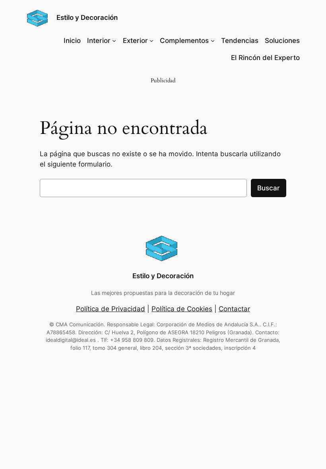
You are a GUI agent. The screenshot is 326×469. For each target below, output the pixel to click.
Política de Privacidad (110, 309)
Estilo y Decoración (87, 17)
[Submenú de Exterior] (151, 41)
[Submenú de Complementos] (213, 41)
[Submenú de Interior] (114, 41)
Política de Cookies (181, 309)
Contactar (234, 309)
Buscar (268, 188)
